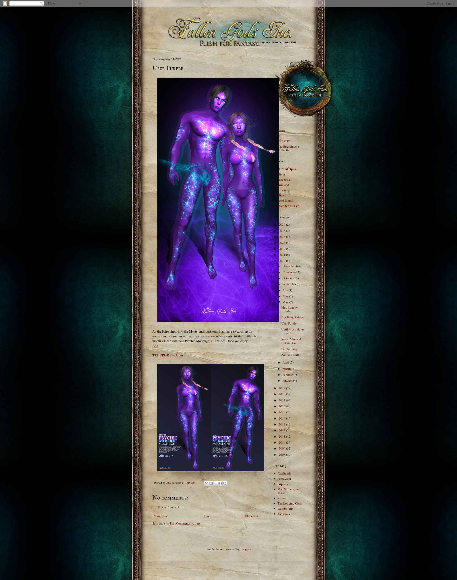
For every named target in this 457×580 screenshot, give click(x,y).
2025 (282, 231)
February (289, 374)
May (286, 302)
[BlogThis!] (211, 483)
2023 (282, 242)
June (286, 296)
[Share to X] (215, 483)
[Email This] (206, 483)
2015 (282, 412)
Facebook (284, 179)
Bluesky (283, 190)
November (290, 272)
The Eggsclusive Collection (288, 148)
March (287, 368)
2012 (282, 430)
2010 (282, 442)
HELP (281, 136)
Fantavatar (284, 478)
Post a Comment (168, 507)
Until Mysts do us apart (292, 331)
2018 (282, 394)
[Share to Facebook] (220, 483)
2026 (282, 224)
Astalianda (284, 473)
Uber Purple (289, 323)
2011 (282, 436)
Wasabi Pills (285, 508)
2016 (282, 406)
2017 (282, 400)
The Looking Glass (290, 503)
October (288, 278)
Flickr (281, 174)
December (289, 266)
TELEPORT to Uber (167, 355)
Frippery (283, 484)
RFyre (281, 498)
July (286, 290)
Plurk (281, 195)
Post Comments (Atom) (185, 523)
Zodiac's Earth (290, 355)
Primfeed (283, 185)
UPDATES (284, 141)
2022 (282, 249)
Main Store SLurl (289, 206)
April (286, 362)
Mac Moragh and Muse (289, 491)
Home (206, 516)
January (288, 380)
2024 (282, 237)
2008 (282, 454)
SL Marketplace (288, 169)
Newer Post (161, 516)
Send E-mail (285, 200)
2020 (282, 261)
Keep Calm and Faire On (291, 341)
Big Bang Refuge (292, 317)
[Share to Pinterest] (224, 483)
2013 (282, 424)
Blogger (245, 549)
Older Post (251, 516)
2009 (282, 448)
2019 (282, 388)
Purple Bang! (289, 349)
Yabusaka (284, 514)
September (290, 284)
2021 (282, 255)
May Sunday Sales (289, 309)
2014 (282, 418)
